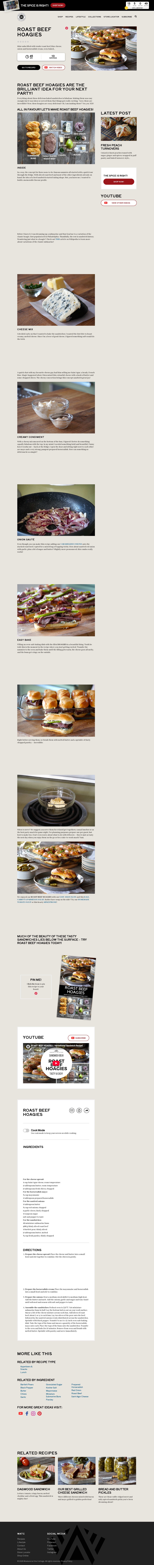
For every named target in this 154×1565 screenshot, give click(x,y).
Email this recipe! (71, 1110)
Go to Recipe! (29, 67)
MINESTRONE (50, 902)
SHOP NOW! (58, 5)
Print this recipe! (79, 1110)
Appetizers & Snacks (26, 1367)
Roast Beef (76, 1393)
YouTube (20, 1413)
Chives (23, 1393)
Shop (60, 17)
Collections (94, 17)
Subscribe (127, 17)
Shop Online (22, 1555)
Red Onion (76, 1390)
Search (136, 16)
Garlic (23, 1397)
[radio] (18, 42)
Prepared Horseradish (77, 1385)
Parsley (49, 1399)
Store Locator (111, 17)
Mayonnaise (51, 1390)
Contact (21, 1545)
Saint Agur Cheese (79, 1396)
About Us (21, 1548)
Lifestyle (81, 17)
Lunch (23, 1372)
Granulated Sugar (54, 1384)
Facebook (27, 1413)
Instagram (39, 1413)
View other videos (121, 203)
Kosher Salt (51, 1387)
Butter (23, 1390)
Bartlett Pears (27, 1384)
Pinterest (45, 1413)
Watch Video (55, 67)
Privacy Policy (66, 1561)
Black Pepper (26, 1387)
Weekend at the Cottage (21, 17)
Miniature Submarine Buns (53, 1395)
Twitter (33, 1413)
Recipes (69, 17)
